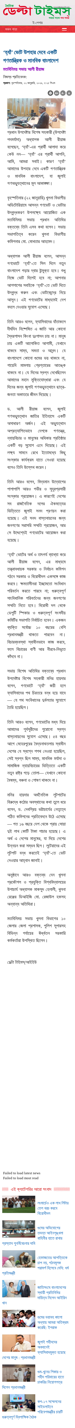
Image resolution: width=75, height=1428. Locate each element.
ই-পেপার (37, 23)
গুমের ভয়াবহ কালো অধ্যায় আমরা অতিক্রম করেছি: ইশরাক (53, 1322)
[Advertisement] (37, 1049)
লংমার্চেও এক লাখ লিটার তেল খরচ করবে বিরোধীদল (53, 1208)
